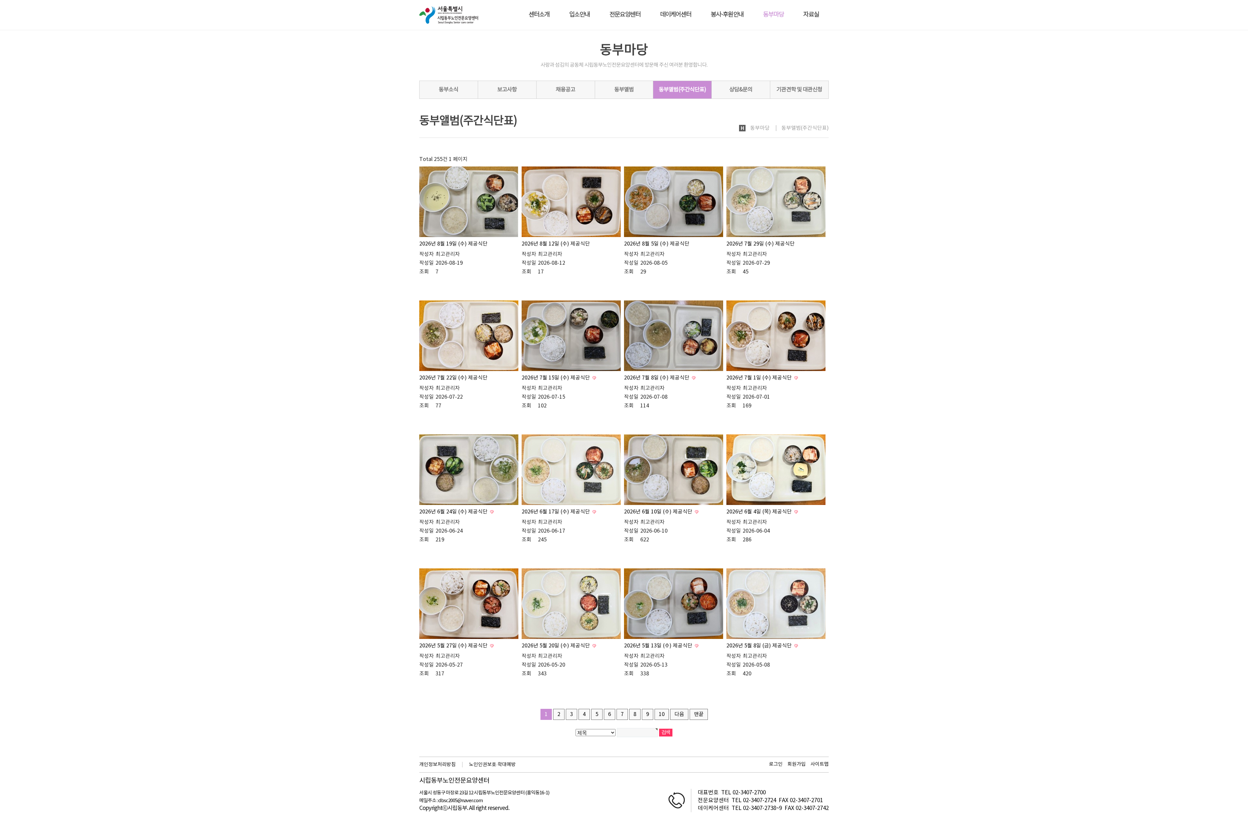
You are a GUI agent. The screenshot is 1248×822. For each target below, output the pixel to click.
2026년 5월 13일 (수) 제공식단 (659, 646)
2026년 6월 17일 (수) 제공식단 (556, 512)
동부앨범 (624, 89)
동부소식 (448, 89)
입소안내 (579, 14)
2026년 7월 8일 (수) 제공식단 (657, 378)
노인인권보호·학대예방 (492, 764)
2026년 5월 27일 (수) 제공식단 (454, 646)
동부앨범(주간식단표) (682, 89)
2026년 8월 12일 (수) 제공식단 (556, 244)
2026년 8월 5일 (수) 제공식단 (656, 244)
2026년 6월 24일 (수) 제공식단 (454, 512)
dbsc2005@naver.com (460, 800)
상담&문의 (740, 89)
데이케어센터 (675, 14)
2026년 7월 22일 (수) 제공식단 (453, 378)
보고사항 (507, 89)
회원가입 (796, 764)
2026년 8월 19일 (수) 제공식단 (453, 244)
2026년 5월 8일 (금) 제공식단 (759, 646)
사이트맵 (820, 764)
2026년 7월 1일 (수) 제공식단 (759, 378)
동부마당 (773, 14)
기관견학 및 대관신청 (799, 89)
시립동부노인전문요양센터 (454, 781)
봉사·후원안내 (727, 14)
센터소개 (539, 14)
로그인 (776, 764)
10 (662, 714)
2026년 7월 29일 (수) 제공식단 (760, 244)
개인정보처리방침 (437, 764)
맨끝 (699, 714)
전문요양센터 (625, 14)
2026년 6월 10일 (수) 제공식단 (659, 512)
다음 (679, 714)
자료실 (811, 14)
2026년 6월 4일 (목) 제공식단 (759, 512)
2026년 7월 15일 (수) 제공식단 (556, 378)
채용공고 (565, 89)
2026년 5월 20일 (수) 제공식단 (556, 646)
